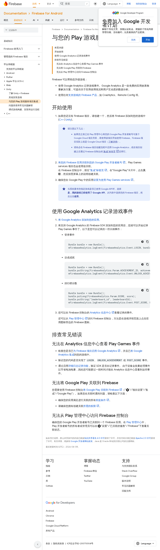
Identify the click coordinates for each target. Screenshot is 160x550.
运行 (62, 20)
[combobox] (74, 4)
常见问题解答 (128, 485)
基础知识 (18, 20)
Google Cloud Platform (57, 525)
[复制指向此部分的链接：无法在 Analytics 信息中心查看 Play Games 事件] (143, 344)
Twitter (87, 475)
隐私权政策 (58, 543)
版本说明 (126, 480)
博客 (129, 3)
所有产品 (50, 530)
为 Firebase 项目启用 (95, 351)
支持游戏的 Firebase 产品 (82, 95)
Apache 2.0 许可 (143, 438)
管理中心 (76, 318)
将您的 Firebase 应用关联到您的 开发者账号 (90, 162)
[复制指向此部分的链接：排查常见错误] (85, 335)
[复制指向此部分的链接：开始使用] (75, 108)
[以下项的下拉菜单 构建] (53, 20)
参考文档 (79, 20)
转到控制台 (141, 3)
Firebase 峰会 (90, 470)
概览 (6, 20)
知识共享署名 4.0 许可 (94, 438)
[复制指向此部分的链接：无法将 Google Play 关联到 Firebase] (121, 383)
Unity (68, 119)
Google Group (129, 475)
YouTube (88, 480)
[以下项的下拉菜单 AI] (38, 20)
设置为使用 (111, 180)
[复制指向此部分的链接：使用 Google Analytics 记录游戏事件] (136, 212)
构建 (47, 20)
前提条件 (101, 400)
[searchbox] (21, 30)
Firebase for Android (47, 13)
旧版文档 (126, 490)
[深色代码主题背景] (142, 241)
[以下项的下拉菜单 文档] (40, 3)
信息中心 (100, 312)
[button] (18, 49)
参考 (48, 470)
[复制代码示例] (147, 241)
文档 (34, 3)
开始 (148, 39)
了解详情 (112, 141)
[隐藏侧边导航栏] (38, 544)
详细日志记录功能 (78, 365)
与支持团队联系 (129, 466)
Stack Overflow (129, 470)
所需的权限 (89, 406)
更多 (49, 3)
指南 (48, 466)
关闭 (133, 39)
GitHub (49, 485)
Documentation (15, 13)
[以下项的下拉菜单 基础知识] (26, 20)
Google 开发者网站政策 (81, 441)
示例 (91, 20)
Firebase (56, 29)
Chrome (50, 515)
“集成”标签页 (109, 151)
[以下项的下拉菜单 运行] (68, 20)
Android (50, 510)
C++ (61, 119)
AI (34, 20)
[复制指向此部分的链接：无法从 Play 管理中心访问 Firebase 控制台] (132, 416)
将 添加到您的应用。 (80, 219)
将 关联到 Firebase (101, 389)
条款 (48, 543)
